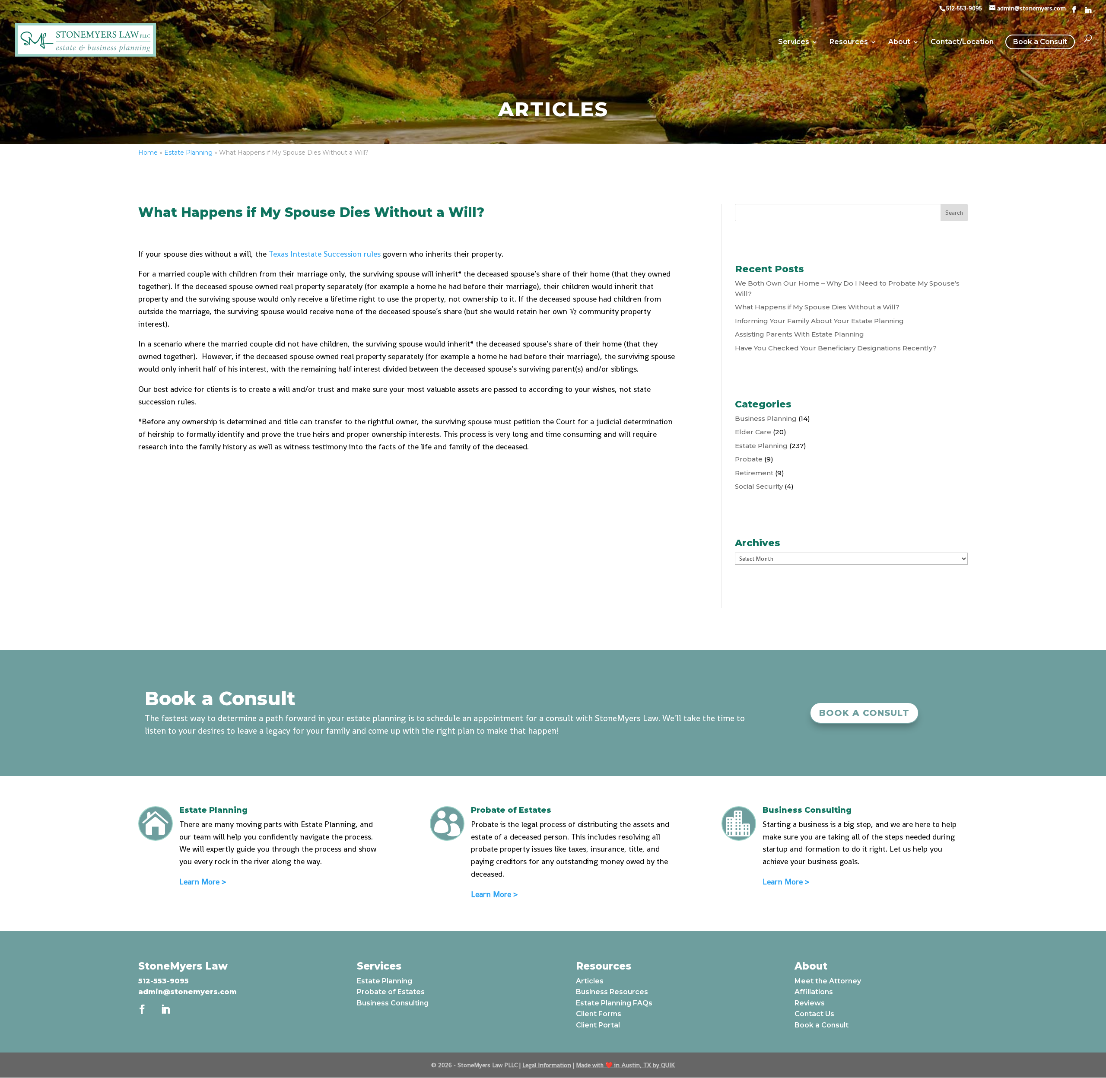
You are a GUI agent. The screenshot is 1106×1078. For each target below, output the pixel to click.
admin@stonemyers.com (187, 992)
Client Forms (598, 1014)
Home (148, 152)
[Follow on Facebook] (142, 1009)
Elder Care (753, 432)
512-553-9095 (163, 981)
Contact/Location (962, 42)
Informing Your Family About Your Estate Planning (819, 321)
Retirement (754, 473)
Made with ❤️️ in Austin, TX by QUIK (625, 1065)
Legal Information (546, 1065)
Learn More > (202, 882)
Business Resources (612, 992)
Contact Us (814, 1014)
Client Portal (598, 1025)
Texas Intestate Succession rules (325, 254)
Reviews (810, 1003)
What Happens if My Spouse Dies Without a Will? (817, 307)
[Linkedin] (1088, 10)
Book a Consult (1040, 42)
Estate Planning (188, 152)
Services (793, 42)
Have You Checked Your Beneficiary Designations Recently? (836, 348)
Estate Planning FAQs (614, 1003)
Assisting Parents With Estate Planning (799, 334)
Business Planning (766, 418)
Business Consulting (393, 1003)
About (899, 42)
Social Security (759, 486)
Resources (849, 42)
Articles (590, 981)
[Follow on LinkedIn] (165, 1009)
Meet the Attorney (828, 981)
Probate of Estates (391, 992)
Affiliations (814, 992)
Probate (749, 459)
